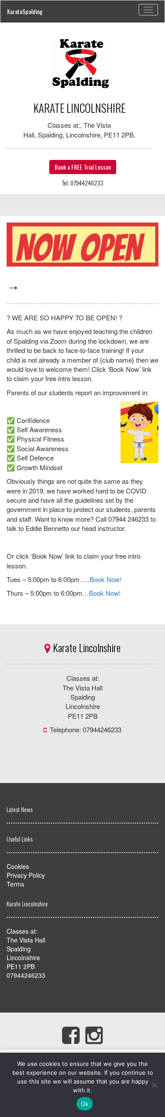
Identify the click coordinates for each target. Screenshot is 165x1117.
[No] (154, 1084)
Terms (15, 883)
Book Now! (105, 579)
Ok (85, 1103)
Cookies (18, 866)
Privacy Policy (26, 875)
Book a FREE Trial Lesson (83, 166)
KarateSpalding (25, 11)
